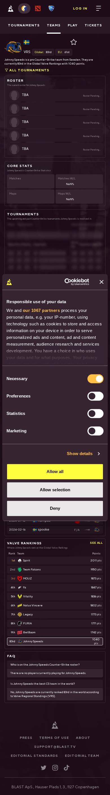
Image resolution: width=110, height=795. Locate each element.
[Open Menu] (98, 8)
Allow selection (55, 489)
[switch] (95, 396)
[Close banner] (102, 282)
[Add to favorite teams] (74, 42)
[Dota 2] (38, 8)
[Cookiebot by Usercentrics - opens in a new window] (66, 281)
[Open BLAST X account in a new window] (44, 767)
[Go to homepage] (11, 8)
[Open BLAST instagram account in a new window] (55, 768)
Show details (80, 453)
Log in (80, 8)
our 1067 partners (41, 310)
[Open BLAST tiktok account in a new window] (66, 768)
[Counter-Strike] (24, 8)
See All (96, 542)
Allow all (55, 471)
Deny (55, 508)
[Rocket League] (51, 8)
